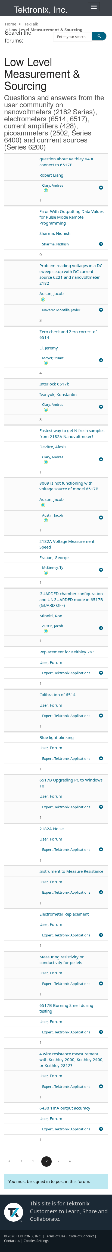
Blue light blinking (56, 737)
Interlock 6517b (54, 384)
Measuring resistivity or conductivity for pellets (61, 959)
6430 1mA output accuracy (64, 1108)
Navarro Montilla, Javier (61, 309)
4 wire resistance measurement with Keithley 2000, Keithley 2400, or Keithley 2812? (71, 1059)
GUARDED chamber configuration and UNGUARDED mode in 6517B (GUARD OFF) (71, 599)
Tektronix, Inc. (41, 9)
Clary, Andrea (52, 185)
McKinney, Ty (52, 567)
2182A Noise (51, 828)
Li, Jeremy (48, 348)
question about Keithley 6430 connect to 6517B (67, 161)
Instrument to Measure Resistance (71, 871)
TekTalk (31, 24)
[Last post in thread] (101, 188)
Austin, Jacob (51, 293)
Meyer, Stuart (53, 357)
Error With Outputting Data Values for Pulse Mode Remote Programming (71, 217)
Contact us (12, 1240)
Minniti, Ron (50, 615)
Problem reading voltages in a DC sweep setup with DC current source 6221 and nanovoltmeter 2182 (70, 274)
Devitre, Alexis (52, 446)
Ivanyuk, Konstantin (58, 394)
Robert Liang (51, 175)
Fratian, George (54, 557)
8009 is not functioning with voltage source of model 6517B (68, 485)
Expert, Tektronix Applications (66, 672)
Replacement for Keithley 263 (67, 651)
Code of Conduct (81, 1236)
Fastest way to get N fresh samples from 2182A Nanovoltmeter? (71, 433)
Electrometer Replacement (64, 914)
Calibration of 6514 (57, 694)
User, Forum (50, 662)
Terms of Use (55, 1236)
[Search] (99, 36)
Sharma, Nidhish (54, 233)
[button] (45, 190)
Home (10, 24)
